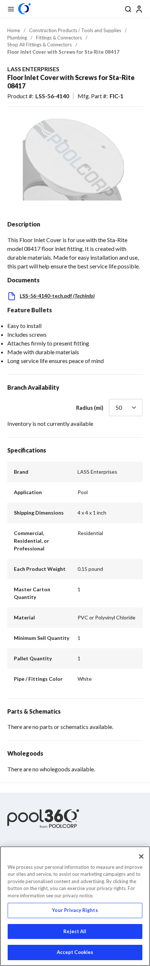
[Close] (141, 856)
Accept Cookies (75, 952)
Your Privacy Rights (75, 910)
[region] (75, 906)
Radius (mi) (89, 407)
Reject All (74, 931)
